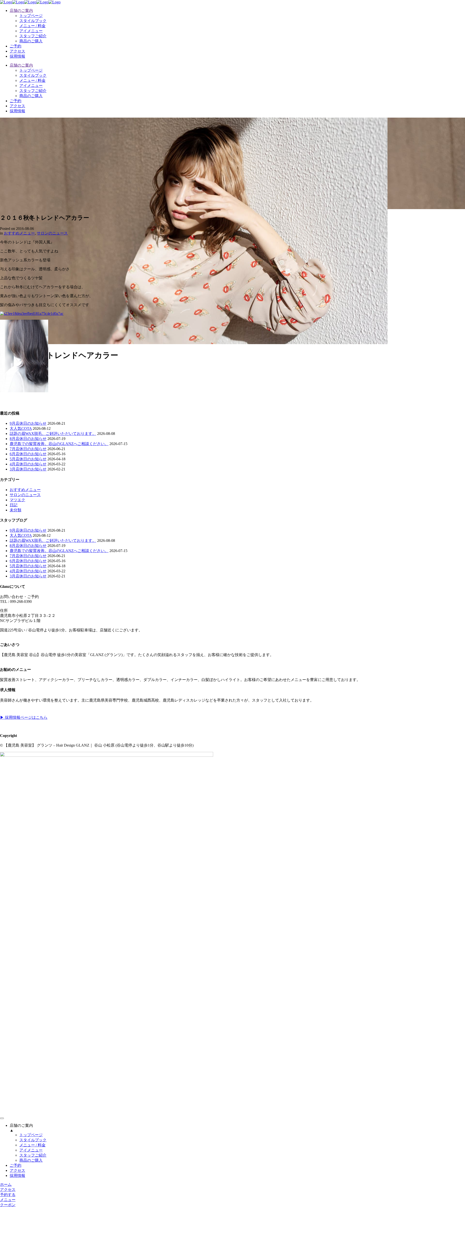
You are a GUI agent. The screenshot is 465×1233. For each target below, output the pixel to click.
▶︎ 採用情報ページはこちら (23, 717)
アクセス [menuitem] (17, 1170)
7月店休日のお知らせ (28, 449)
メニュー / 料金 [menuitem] (32, 1145)
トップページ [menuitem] (31, 1135)
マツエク (17, 500)
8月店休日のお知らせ (28, 439)
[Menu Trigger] (2, 1118)
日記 (13, 505)
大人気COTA (21, 428)
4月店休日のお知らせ (28, 464)
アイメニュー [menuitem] (31, 1150)
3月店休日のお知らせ (28, 469)
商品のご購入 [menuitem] (31, 1160)
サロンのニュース (52, 233)
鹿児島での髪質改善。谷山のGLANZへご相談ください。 (59, 444)
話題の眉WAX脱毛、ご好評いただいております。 (53, 433)
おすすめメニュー (19, 233)
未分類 (15, 510)
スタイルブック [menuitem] (32, 1140)
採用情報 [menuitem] (17, 1175)
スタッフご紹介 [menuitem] (32, 1155)
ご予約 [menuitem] (15, 1165)
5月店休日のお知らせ (28, 459)
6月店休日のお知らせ (28, 454)
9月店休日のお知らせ (28, 423)
